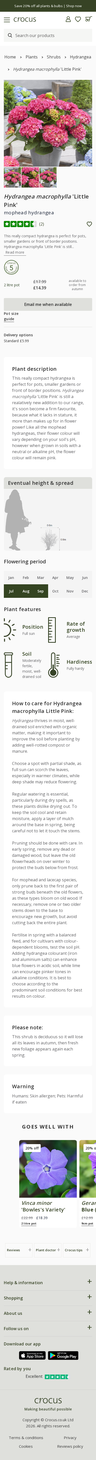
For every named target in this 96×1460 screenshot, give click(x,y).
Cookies (26, 1446)
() (41, 224)
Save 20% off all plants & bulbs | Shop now (48, 6)
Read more (15, 252)
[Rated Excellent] (57, 1376)
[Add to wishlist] (89, 224)
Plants (32, 57)
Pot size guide (11, 316)
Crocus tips (73, 1250)
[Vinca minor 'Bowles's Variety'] (48, 1168)
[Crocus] (48, 1405)
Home (10, 57)
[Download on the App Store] (32, 1355)
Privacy (70, 1437)
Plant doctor (46, 1250)
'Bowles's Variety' (43, 1206)
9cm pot (87, 1223)
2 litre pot (28, 1223)
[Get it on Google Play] (63, 1355)
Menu (6, 19)
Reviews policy (70, 1446)
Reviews (13, 1250)
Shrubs (54, 57)
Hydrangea (80, 57)
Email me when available (48, 304)
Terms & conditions (26, 1437)
